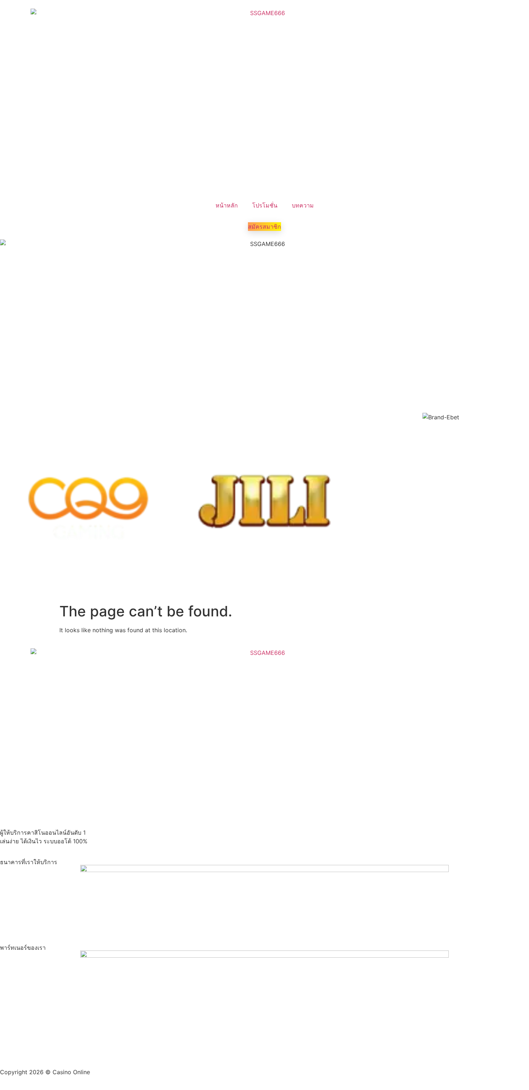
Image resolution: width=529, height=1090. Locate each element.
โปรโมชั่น (264, 205)
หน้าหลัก (227, 205)
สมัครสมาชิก (264, 226)
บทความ (303, 205)
